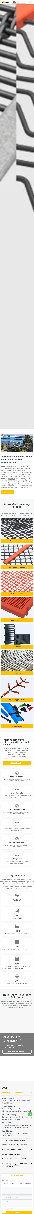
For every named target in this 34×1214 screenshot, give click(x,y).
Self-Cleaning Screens (17, 567)
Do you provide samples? (11, 1154)
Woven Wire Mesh (17, 541)
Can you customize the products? (14, 1145)
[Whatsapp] (30, 1114)
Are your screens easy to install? (14, 1159)
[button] (30, 2)
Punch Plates (17, 673)
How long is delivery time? (11, 1149)
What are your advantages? (12, 1093)
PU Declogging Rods (17, 700)
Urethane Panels (17, 620)
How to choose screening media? (14, 1140)
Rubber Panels (17, 647)
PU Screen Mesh (17, 594)
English (17, 2)
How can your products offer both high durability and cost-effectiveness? (14, 1164)
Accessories (17, 726)
